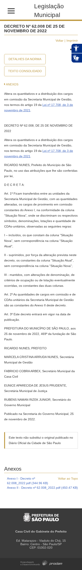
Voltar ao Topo (68, 478)
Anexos (12, 84)
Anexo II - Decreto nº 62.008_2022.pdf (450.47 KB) (42, 487)
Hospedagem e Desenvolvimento (41, 562)
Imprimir (72, 40)
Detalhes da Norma (25, 59)
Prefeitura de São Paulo (41, 515)
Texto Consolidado (25, 71)
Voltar (59, 40)
